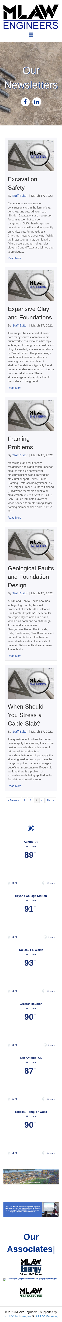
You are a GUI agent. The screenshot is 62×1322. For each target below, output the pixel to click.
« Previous (13, 800)
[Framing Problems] (31, 415)
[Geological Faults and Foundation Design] (31, 544)
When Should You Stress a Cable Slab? (25, 715)
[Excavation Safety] (31, 155)
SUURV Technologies (17, 1316)
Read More (14, 258)
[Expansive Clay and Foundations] (31, 285)
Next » (50, 800)
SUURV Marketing (46, 1316)
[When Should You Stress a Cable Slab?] (31, 683)
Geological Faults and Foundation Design (31, 576)
